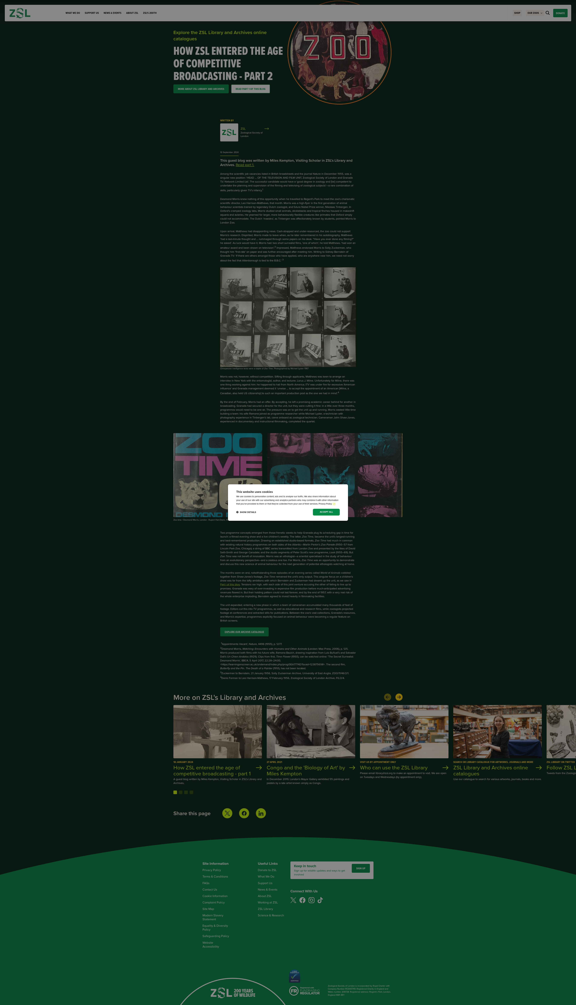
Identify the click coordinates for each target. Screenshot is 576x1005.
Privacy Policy (325, 504)
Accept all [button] (326, 512)
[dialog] (288, 502)
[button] (246, 512)
